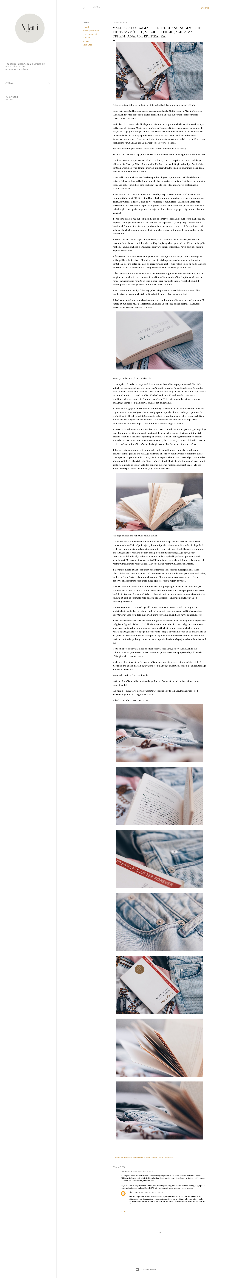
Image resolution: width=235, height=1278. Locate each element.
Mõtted (86, 37)
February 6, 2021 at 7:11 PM (143, 1172)
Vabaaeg (87, 41)
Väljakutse (87, 45)
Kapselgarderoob (91, 30)
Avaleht (98, 7)
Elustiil (86, 27)
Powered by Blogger (148, 1269)
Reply (123, 1212)
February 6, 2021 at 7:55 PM (152, 1192)
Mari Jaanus (134, 1192)
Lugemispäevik (90, 34)
